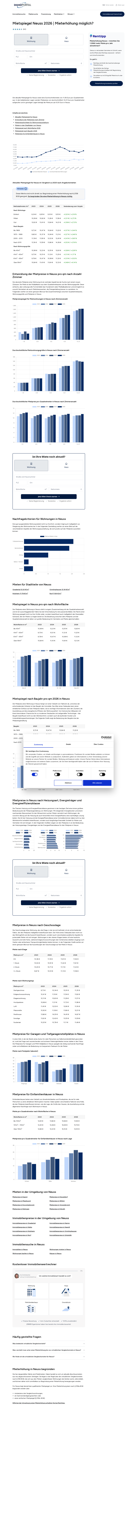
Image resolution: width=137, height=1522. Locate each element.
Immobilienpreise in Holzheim (24, 1231)
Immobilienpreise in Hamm (60, 1223)
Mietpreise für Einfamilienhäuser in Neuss (30, 134)
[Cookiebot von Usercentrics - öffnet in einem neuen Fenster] (102, 737)
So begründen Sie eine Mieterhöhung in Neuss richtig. (50, 196)
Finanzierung (46, 14)
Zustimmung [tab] (38, 744)
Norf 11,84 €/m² (55, 593)
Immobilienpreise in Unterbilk (61, 1235)
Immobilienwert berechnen (112, 14)
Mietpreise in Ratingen (21, 1209)
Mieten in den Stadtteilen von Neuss (28, 125)
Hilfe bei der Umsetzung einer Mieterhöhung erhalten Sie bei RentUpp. (39, 1403)
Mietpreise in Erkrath (57, 1209)
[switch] (57, 774)
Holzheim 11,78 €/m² (20, 593)
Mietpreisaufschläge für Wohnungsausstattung (32, 122)
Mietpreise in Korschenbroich (23, 1205)
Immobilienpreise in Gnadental (24, 1223)
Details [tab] (68, 744)
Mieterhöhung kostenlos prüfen (106, 83)
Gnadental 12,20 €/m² (21, 589)
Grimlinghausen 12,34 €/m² (60, 589)
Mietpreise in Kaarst (20, 1197)
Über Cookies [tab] (98, 744)
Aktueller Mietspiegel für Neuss (26, 117)
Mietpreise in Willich (57, 1201)
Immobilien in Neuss (20, 1249)
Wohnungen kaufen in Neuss (23, 1253)
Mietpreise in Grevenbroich (60, 1205)
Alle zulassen (97, 783)
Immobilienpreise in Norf (22, 1235)
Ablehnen (68, 783)
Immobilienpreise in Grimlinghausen (63, 1231)
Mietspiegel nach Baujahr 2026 (26, 131)
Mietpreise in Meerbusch (22, 1201)
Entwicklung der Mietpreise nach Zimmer (29, 120)
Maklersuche (33, 14)
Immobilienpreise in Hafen (22, 1227)
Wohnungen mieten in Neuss (60, 1249)
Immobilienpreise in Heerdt (60, 1227)
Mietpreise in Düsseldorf (59, 1197)
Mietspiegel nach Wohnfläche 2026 (27, 128)
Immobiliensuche (19, 14)
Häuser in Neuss (55, 1253)
